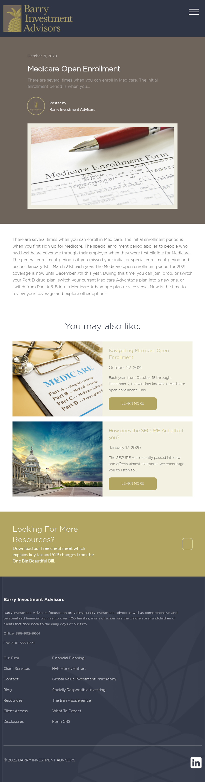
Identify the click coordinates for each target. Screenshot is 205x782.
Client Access (16, 711)
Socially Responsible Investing (79, 690)
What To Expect (66, 711)
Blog (8, 690)
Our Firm (11, 658)
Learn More (133, 403)
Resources (13, 700)
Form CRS (61, 722)
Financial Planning (68, 658)
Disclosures (14, 722)
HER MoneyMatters (69, 669)
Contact (11, 679)
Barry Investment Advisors (72, 109)
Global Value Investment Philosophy (84, 679)
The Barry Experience (71, 700)
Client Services (17, 669)
